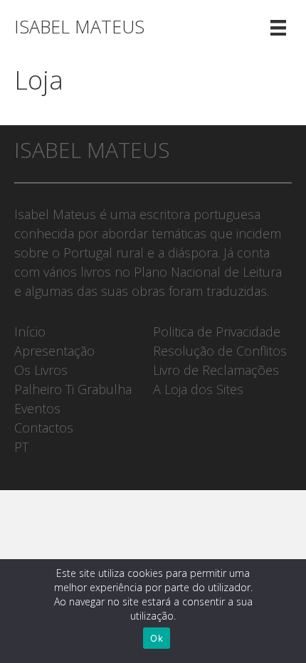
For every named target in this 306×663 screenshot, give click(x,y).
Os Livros (41, 369)
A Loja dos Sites (198, 389)
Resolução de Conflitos (220, 350)
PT (21, 446)
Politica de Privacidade (216, 331)
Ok (156, 638)
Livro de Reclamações (216, 369)
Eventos (37, 408)
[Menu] (278, 26)
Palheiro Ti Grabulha (73, 389)
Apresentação (54, 350)
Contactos (43, 427)
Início (30, 331)
